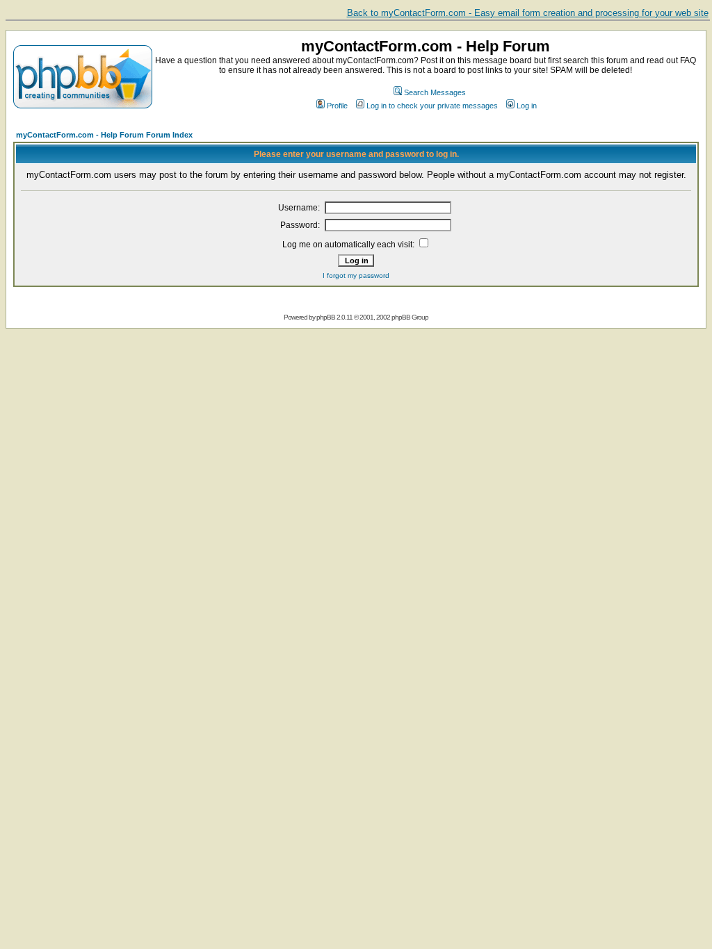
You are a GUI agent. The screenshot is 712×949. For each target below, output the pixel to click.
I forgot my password (356, 275)
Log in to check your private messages (432, 105)
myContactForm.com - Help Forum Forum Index (104, 135)
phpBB (325, 317)
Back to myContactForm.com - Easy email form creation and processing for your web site (528, 13)
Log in (527, 105)
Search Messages (435, 92)
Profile (337, 105)
